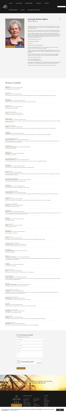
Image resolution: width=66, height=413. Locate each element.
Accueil (11, 3)
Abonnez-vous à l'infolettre (16, 406)
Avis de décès (19, 3)
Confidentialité (46, 405)
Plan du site (45, 406)
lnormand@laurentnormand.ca (27, 406)
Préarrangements (13, 9)
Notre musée (45, 402)
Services (47, 3)
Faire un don (10, 46)
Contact (23, 9)
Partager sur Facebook (19, 46)
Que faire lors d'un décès (34, 9)
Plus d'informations (12, 410)
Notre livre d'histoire (47, 401)
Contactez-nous (46, 404)
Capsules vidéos (46, 403)
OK (60, 409)
